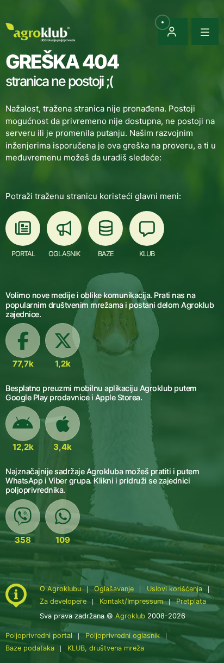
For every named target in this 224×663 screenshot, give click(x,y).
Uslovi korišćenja (174, 589)
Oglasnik (64, 254)
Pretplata (191, 601)
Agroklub (130, 616)
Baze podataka (31, 648)
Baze (106, 254)
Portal (23, 254)
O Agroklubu (60, 589)
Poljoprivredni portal (39, 635)
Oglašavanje (114, 589)
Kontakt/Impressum (131, 601)
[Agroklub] (40, 31)
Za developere (63, 601)
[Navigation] (205, 31)
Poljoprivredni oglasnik (123, 635)
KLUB (146, 254)
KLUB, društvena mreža (105, 648)
